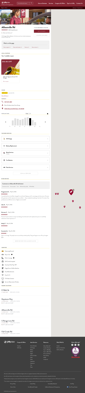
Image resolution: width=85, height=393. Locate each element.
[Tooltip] (47, 114)
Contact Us (79, 3)
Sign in (78, 7)
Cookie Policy (32, 383)
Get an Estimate (42, 3)
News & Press (46, 355)
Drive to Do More (46, 353)
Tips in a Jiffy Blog (46, 349)
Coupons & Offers (60, 3)
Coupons (19, 346)
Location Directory (47, 348)
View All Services (25, 173)
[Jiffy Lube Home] (6, 3)
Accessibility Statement (52, 383)
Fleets (31, 367)
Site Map (72, 383)
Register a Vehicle (4, 7)
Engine (31, 353)
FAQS (44, 357)
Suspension (32, 363)
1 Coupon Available (42, 35)
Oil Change (32, 347)
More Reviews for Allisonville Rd (25, 241)
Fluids (31, 359)
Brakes (31, 351)
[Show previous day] (6, 122)
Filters (31, 357)
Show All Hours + (5, 96)
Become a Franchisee (61, 347)
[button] (71, 192)
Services (51, 3)
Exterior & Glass (33, 355)
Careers (58, 346)
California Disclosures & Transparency (52, 387)
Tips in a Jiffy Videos (47, 351)
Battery (31, 349)
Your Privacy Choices (73, 387)
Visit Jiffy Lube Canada (32, 387)
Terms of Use (12, 387)
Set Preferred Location (41, 27)
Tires (31, 365)
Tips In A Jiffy (71, 3)
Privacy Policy (13, 383)
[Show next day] (45, 122)
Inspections (32, 361)
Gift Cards (19, 347)
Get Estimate (41, 31)
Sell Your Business (60, 349)
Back (7, 11)
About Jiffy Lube (46, 346)
